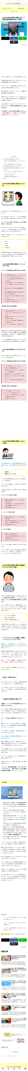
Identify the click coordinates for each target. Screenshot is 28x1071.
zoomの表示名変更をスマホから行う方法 (13, 164)
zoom (13, 934)
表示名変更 (23, 934)
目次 (12, 156)
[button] (14, 42)
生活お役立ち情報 (6, 934)
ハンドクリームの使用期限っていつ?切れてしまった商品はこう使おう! (15, 928)
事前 (17, 934)
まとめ (5, 178)
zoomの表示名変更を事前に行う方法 (11, 159)
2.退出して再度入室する (10, 174)
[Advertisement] (14, 60)
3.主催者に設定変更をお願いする (12, 176)
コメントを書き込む (14, 1051)
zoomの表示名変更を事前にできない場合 (12, 166)
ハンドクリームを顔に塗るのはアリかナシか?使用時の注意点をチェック (15, 918)
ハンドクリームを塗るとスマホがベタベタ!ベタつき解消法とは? (15, 923)
